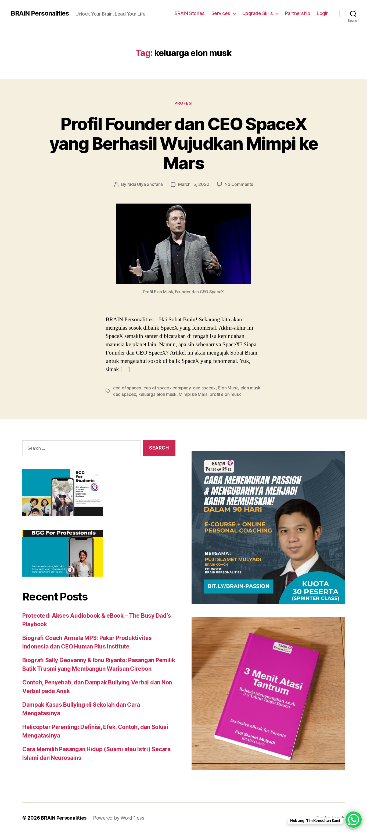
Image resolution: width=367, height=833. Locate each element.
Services (220, 13)
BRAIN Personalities (40, 13)
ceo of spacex (127, 387)
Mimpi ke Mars (193, 394)
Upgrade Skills (257, 13)
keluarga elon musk (157, 394)
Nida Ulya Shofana (145, 184)
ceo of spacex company (166, 387)
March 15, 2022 (193, 184)
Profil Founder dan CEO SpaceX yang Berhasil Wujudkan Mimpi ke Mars (183, 143)
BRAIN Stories (190, 13)
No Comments (239, 184)
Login (323, 13)
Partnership (297, 13)
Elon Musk (228, 387)
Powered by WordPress (118, 818)
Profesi (183, 103)
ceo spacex (204, 387)
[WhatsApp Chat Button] (354, 820)
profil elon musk (225, 394)
